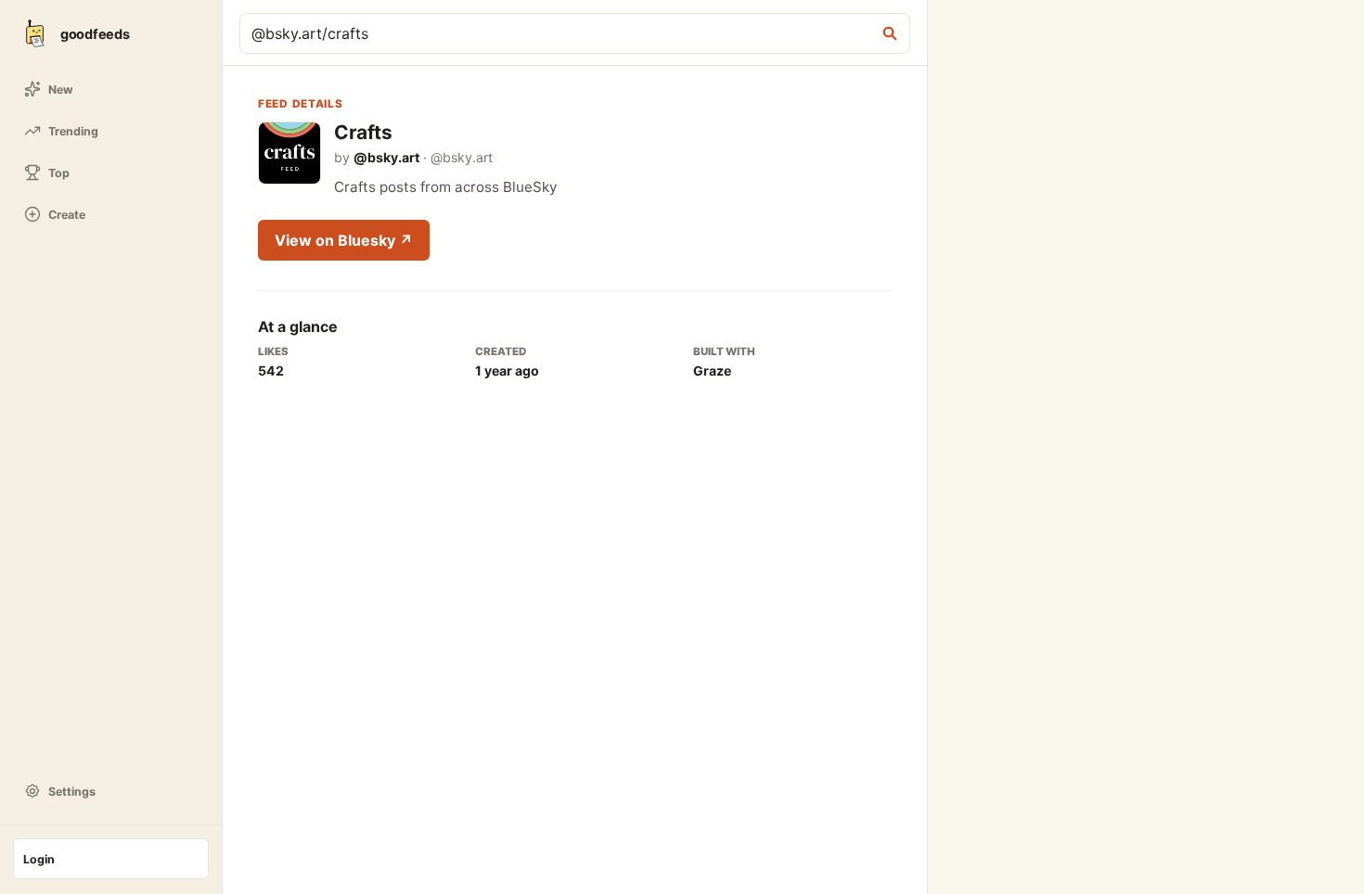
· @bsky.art (423, 157)
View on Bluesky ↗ (344, 240)
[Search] (889, 33)
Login (39, 859)
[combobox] (560, 33)
